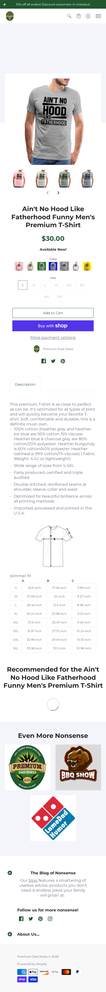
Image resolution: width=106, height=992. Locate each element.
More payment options (53, 337)
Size (53, 278)
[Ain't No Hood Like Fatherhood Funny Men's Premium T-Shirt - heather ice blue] (53, 121)
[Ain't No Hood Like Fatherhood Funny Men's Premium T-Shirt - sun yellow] (19, 179)
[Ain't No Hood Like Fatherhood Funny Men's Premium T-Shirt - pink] (42, 179)
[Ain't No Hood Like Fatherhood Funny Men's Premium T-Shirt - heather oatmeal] (64, 179)
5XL (60, 296)
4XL (46, 296)
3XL (82, 285)
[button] (4, 4)
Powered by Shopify (32, 964)
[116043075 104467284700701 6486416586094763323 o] (53, 818)
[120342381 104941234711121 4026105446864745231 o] (78, 767)
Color (53, 259)
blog (33, 880)
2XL (69, 285)
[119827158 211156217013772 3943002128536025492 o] (28, 767)
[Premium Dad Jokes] (10, 16)
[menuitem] (69, 16)
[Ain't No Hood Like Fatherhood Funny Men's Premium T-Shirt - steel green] (87, 179)
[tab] (25, 384)
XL (57, 285)
